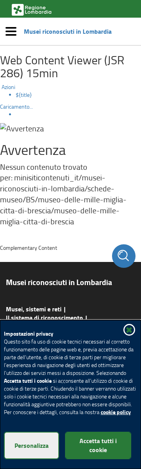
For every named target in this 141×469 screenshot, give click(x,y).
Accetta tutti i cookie (98, 445)
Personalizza (31, 445)
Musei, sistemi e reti (33, 308)
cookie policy (116, 412)
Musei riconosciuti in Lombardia (68, 31)
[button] (129, 330)
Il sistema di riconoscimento (44, 317)
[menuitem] (78, 95)
